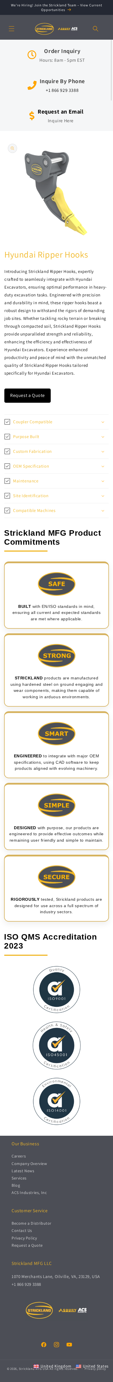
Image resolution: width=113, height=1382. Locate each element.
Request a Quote (27, 395)
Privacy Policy (24, 1238)
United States (96, 1366)
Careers (19, 1156)
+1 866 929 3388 (62, 90)
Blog (16, 1185)
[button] (11, 28)
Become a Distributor (32, 1223)
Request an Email (61, 111)
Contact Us (22, 1230)
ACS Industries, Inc (29, 1192)
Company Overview (29, 1163)
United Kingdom (56, 1366)
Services (19, 1178)
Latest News (23, 1170)
